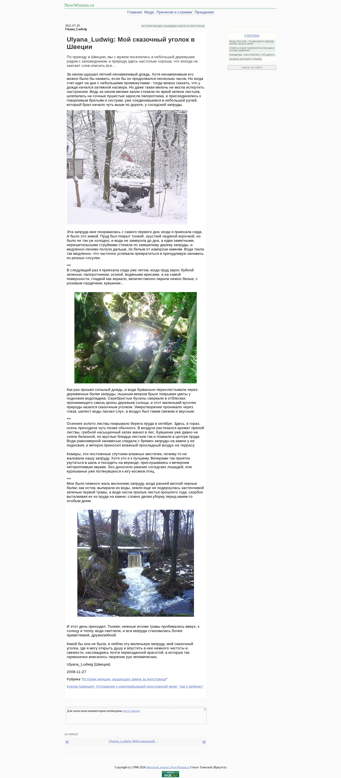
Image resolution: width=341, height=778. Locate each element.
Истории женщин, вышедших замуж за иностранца (124, 679)
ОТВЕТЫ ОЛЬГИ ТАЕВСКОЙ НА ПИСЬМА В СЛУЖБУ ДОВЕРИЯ (251, 49)
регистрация (131, 711)
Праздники (204, 12)
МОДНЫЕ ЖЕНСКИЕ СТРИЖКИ (245, 59)
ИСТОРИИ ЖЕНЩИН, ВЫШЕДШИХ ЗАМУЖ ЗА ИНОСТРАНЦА (172, 26)
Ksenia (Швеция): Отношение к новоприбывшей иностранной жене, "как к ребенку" (135, 686)
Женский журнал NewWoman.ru (168, 767)
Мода (149, 12)
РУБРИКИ (252, 35)
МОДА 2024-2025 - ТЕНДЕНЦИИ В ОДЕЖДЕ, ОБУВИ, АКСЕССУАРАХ (251, 42)
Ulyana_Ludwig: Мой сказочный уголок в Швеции (134, 741)
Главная (134, 12)
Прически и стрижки (174, 12)
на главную (71, 733)
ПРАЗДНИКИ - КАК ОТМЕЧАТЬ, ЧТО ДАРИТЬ (252, 55)
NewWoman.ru (79, 5)
